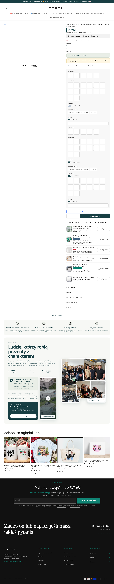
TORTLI (11, 549)
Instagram (93, 553)
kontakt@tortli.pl (104, 530)
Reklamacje (41, 560)
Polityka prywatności (70, 556)
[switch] (69, 106)
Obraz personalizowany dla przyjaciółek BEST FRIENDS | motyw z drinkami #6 (96, 461)
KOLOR (68, 44)
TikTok (92, 558)
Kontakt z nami (42, 564)
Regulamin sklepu (69, 553)
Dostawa (40, 556)
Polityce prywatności (75, 506)
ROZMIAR (69, 51)
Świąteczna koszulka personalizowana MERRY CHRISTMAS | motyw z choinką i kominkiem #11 (43, 467)
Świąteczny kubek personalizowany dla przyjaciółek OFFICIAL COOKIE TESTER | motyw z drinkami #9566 (17, 467)
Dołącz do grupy (23, 416)
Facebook (93, 562)
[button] (6, 8)
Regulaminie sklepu (61, 506)
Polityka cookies (68, 560)
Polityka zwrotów (69, 564)
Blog (39, 568)
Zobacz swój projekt (88, 212)
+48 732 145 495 (100, 525)
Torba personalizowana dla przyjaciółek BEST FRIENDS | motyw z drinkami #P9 (69, 466)
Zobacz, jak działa (77, 273)
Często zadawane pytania (45, 553)
